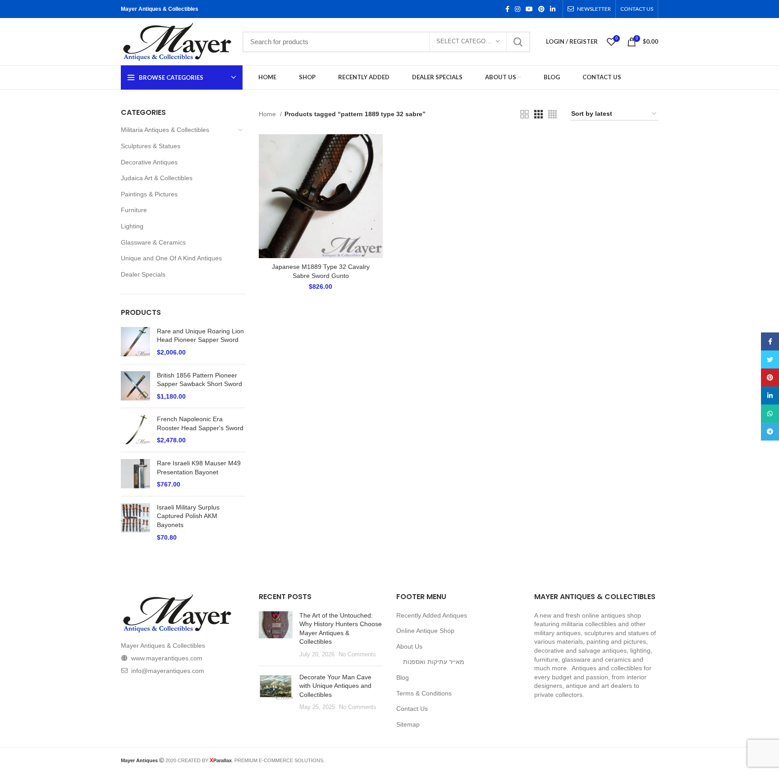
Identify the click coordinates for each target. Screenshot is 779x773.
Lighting (132, 226)
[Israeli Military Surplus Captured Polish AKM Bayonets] (135, 522)
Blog (402, 677)
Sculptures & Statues (150, 146)
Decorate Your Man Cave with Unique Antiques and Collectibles (335, 685)
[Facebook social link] (507, 9)
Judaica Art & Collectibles (156, 178)
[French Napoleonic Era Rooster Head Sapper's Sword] (135, 430)
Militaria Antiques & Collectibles (165, 129)
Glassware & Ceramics (153, 242)
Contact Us (412, 708)
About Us (409, 646)
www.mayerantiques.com (166, 658)
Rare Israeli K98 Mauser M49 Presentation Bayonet (199, 467)
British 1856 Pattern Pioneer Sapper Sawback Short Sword (199, 380)
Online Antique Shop (425, 630)
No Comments (357, 654)
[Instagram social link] (517, 9)
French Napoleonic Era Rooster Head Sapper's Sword (200, 423)
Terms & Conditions (424, 693)
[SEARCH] (518, 42)
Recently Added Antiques (431, 615)
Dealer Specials (143, 274)
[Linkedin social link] (552, 9)
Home (268, 114)
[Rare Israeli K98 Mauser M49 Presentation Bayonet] (135, 474)
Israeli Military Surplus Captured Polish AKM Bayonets (188, 516)
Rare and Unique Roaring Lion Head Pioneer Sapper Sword (200, 335)
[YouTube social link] (529, 9)
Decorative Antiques (149, 162)
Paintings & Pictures (149, 194)
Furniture (134, 210)
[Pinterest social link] (541, 9)
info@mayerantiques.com (167, 670)
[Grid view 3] (538, 114)
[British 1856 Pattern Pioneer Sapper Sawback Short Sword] (135, 386)
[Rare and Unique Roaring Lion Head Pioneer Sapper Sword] (135, 342)
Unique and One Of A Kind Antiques (171, 258)
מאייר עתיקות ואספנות (433, 661)
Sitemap (408, 724)
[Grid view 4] (552, 114)
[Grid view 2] (524, 114)
